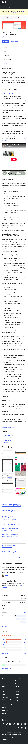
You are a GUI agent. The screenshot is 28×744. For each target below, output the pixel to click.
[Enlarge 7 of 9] (24, 465)
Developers (5, 697)
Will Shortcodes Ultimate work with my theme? (9, 552)
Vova (5, 37)
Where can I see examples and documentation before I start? (10, 535)
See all (24, 653)
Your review (5, 653)
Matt (4, 707)
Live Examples (8, 438)
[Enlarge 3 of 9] (11, 475)
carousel (24, 615)
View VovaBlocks (7, 86)
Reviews (5, 51)
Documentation (8, 435)
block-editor (18, 615)
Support (5, 63)
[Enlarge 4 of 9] (11, 487)
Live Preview (14, 41)
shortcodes (23, 622)
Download (5, 41)
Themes (17, 681)
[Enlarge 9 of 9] (24, 490)
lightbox (18, 619)
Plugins (17, 684)
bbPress (5, 710)
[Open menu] (25, 2)
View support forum (7, 668)
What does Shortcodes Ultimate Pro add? (8, 546)
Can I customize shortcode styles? (12, 558)
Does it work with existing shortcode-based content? (9, 511)
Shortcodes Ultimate (7, 94)
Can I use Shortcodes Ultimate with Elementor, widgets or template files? (9, 518)
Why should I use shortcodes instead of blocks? (10, 529)
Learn (3, 691)
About (3, 678)
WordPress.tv (6, 700)
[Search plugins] (18, 17)
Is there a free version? (8, 541)
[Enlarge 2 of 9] (11, 461)
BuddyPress (6, 713)
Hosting (4, 684)
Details (5, 47)
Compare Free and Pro (8, 427)
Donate (18, 697)
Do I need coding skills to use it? (11, 524)
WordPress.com (7, 705)
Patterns (17, 686)
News (3, 681)
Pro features (7, 440)
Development (7, 59)
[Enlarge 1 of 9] (11, 451)
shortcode (23, 619)
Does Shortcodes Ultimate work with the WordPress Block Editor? (11, 505)
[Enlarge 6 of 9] (24, 458)
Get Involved (18, 691)
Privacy (4, 686)
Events (17, 694)
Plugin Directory (6, 7)
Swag (17, 700)
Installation (6, 55)
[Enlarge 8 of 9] (24, 479)
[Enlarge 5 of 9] (24, 451)
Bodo (6, 720)
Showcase (18, 678)
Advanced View (6, 626)
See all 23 (24, 612)
